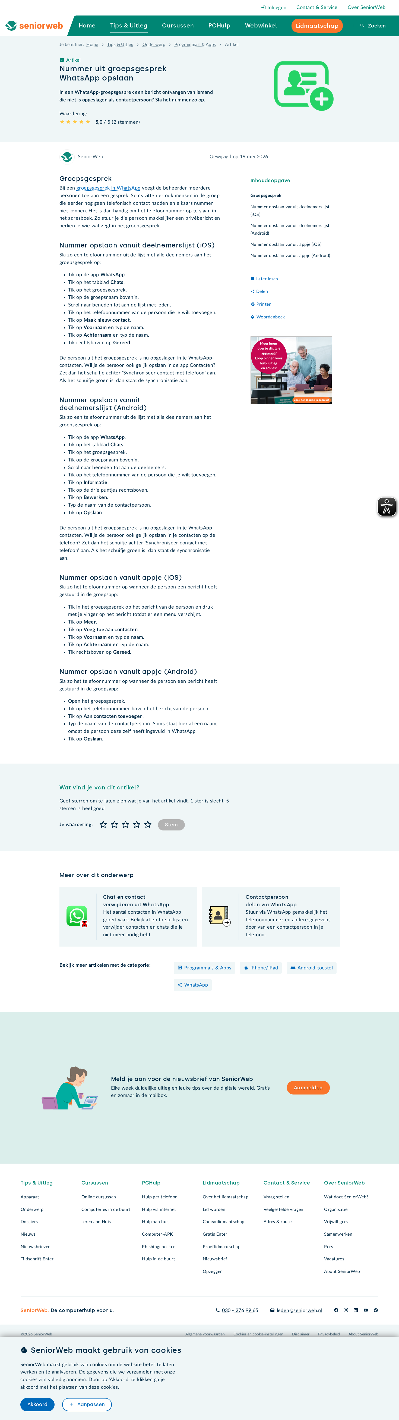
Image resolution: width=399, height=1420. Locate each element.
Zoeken (376, 26)
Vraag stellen (277, 1197)
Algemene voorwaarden (205, 1334)
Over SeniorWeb (367, 7)
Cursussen (94, 1183)
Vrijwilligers (336, 1222)
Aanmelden (308, 1088)
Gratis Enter (215, 1234)
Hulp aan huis (156, 1222)
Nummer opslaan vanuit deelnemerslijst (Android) (290, 229)
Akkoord (37, 1404)
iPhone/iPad (264, 968)
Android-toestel (315, 968)
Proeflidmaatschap (221, 1247)
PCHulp (151, 1183)
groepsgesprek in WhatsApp (109, 188)
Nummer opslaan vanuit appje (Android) (290, 255)
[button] (103, 825)
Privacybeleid (329, 1334)
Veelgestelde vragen (283, 1209)
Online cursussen (98, 1197)
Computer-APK (157, 1234)
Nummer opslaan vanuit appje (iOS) (286, 244)
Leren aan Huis (96, 1222)
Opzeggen (213, 1271)
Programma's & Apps (195, 44)
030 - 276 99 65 (240, 1310)
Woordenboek (270, 317)
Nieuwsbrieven (36, 1247)
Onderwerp (154, 44)
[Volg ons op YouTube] (365, 1311)
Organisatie (335, 1209)
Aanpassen (90, 1404)
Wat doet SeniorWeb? (346, 1197)
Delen (262, 291)
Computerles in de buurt (106, 1209)
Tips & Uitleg (120, 44)
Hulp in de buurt (158, 1259)
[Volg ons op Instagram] (346, 1311)
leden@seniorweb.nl (299, 1310)
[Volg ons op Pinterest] (375, 1311)
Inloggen (276, 7)
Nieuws (28, 1234)
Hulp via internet (159, 1209)
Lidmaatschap (221, 1183)
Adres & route (278, 1222)
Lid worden (214, 1209)
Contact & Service (316, 7)
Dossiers (29, 1222)
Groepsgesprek (266, 195)
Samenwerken (338, 1234)
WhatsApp (196, 985)
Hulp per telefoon (160, 1197)
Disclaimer (300, 1334)
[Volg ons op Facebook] (336, 1311)
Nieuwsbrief (215, 1259)
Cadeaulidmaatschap (224, 1222)
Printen (263, 304)
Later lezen (267, 279)
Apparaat (30, 1197)
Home (92, 44)
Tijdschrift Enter (37, 1259)
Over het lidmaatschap (225, 1197)
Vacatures (334, 1259)
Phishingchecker (158, 1247)
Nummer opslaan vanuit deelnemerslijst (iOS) (290, 211)
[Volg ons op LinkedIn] (355, 1311)
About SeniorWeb (342, 1271)
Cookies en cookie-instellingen (258, 1334)
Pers (328, 1247)
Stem (171, 825)
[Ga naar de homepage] (38, 25)
